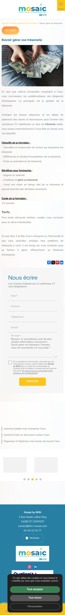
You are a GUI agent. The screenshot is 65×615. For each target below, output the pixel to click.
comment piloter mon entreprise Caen (25, 429)
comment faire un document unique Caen (27, 435)
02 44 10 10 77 (32, 531)
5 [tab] (40, 479)
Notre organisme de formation (24, 23)
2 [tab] (28, 479)
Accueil (5, 23)
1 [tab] (24, 479)
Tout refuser (35, 598)
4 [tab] (36, 479)
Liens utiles (7, 603)
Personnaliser (35, 606)
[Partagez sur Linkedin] (61, 262)
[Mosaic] (32, 9)
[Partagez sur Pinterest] (57, 262)
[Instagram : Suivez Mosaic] (30, 566)
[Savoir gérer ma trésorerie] (33, 65)
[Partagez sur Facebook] (49, 262)
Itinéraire (34, 538)
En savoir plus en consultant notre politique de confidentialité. (33, 372)
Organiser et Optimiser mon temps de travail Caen (32, 441)
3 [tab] (32, 479)
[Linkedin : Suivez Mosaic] (35, 566)
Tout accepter (35, 589)
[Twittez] (53, 262)
